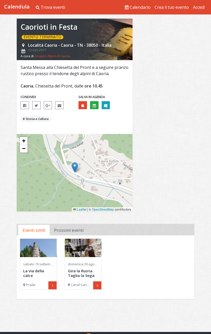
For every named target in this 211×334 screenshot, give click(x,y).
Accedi (199, 7)
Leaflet (81, 209)
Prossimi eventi (69, 230)
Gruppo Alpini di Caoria (52, 56)
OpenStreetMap (103, 209)
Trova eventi (52, 7)
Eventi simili (34, 230)
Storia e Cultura (37, 119)
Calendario (140, 7)
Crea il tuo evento (172, 7)
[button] (75, 167)
